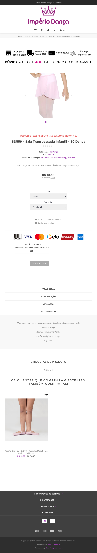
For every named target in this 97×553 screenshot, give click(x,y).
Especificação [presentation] (48, 296)
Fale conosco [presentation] (48, 312)
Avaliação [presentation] (48, 304)
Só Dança (54, 152)
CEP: (32, 251)
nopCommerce (54, 544)
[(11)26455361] (48, 62)
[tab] (48, 289)
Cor (49, 191)
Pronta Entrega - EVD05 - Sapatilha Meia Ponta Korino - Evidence (26, 452)
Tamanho (48, 202)
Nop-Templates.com (54, 548)
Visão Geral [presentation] (48, 289)
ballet (46, 370)
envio (53, 178)
